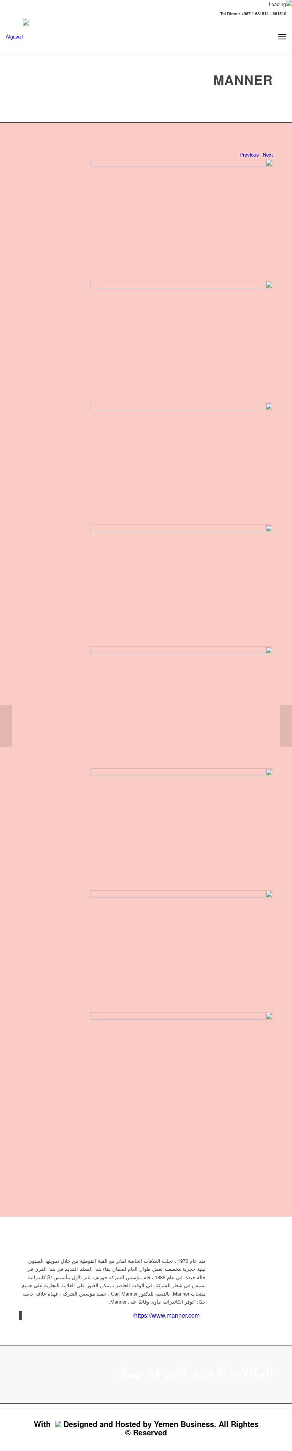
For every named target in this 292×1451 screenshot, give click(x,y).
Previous (249, 154)
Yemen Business (184, 1423)
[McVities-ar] (286, 726)
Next (268, 154)
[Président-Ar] (6, 726)
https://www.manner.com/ (166, 1315)
